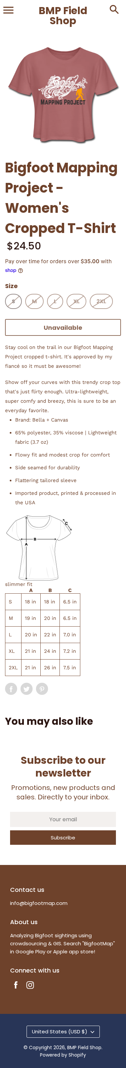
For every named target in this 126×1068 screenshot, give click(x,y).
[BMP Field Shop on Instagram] (30, 989)
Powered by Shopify (63, 1055)
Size (11, 286)
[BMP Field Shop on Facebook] (16, 989)
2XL (101, 301)
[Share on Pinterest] (42, 689)
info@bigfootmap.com (39, 903)
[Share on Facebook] (11, 689)
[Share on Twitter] (26, 689)
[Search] (114, 10)
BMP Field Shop (84, 1047)
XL (76, 301)
